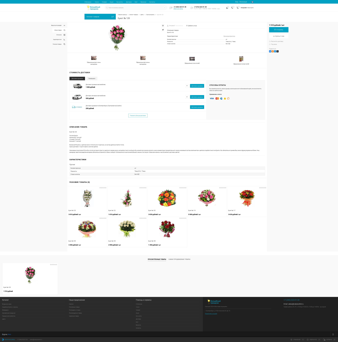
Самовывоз (91, 78)
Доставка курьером (77, 78)
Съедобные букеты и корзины (10, 307)
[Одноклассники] (273, 51)
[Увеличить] (117, 37)
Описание (59, 34)
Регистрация (243, 1)
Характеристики (57, 39)
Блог (136, 2)
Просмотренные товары (157, 259)
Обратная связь (178, 8)
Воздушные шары (6, 304)
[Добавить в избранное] (163, 25)
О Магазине (87, 2)
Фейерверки (5, 310)
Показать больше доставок (138, 115)
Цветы (4, 319)
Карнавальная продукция (8, 313)
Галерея (104, 2)
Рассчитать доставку (277, 41)
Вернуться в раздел (56, 25)
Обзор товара (58, 30)
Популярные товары (74, 307)
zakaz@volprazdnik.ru (295, 304)
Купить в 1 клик (279, 36)
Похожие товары (57, 44)
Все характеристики (229, 36)
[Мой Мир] (275, 51)
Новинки (71, 304)
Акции (111, 2)
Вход (236, 1)
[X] (277, 51)
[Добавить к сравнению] (163, 29)
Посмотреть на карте (211, 313)
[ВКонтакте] (270, 51)
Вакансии (143, 2)
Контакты (152, 2)
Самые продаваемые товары (179, 259)
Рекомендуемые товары (75, 313)
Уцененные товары (74, 316)
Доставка (129, 2)
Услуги (97, 2)
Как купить (120, 2)
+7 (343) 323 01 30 (22, 339)
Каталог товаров (93, 17)
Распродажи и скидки (74, 310)
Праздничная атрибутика (8, 316)
